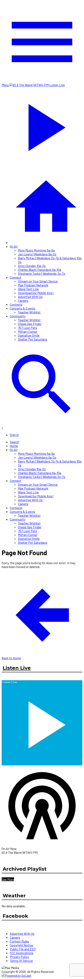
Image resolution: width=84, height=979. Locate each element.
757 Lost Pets (27, 328)
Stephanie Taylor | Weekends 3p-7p (41, 273)
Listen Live (17, 668)
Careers (23, 300)
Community (17, 316)
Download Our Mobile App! (36, 293)
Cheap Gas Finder (29, 324)
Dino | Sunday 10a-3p (32, 266)
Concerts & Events (22, 308)
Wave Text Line (28, 289)
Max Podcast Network (33, 285)
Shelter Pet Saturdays (32, 339)
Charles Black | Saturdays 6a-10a (39, 269)
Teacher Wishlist (29, 312)
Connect (15, 277)
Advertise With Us (30, 297)
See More (8, 879)
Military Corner (27, 331)
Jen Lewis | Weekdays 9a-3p (37, 254)
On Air (14, 246)
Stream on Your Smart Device (38, 281)
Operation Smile (29, 335)
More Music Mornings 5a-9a (36, 250)
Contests (16, 304)
